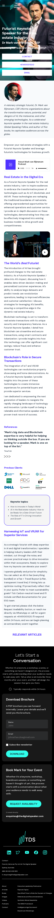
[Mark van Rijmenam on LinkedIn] (9, 852)
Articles (5, 890)
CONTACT (27, 56)
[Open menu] (3, 5)
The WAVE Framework (25, 904)
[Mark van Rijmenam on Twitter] (18, 852)
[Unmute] (36, 169)
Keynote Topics (23, 890)
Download (17, 754)
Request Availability (23, 803)
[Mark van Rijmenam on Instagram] (45, 852)
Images (4, 897)
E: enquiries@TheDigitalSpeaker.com (15, 875)
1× (32, 168)
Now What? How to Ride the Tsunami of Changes (35, 893)
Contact (5, 907)
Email (10, 734)
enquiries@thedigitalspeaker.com (25, 816)
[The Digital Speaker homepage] (15, 5)
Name (10, 722)
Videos (4, 900)
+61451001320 (27, 64)
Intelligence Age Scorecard (27, 907)
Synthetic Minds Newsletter (27, 900)
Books (4, 893)
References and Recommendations (30, 897)
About (4, 886)
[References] (7, 458)
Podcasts (5, 904)
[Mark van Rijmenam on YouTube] (27, 852)
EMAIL (27, 72)
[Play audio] (19, 168)
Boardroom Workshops (26, 911)
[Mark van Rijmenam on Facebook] (36, 852)
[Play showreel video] (27, 244)
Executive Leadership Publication (29, 886)
